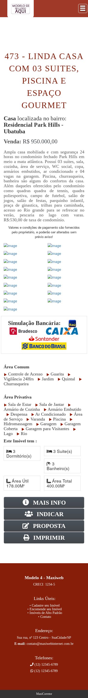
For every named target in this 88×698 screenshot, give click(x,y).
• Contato (44, 617)
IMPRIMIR (48, 537)
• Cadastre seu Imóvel (45, 605)
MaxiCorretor (44, 694)
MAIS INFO (49, 502)
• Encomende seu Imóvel (44, 609)
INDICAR (49, 514)
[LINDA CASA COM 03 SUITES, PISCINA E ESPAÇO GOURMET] (10, 245)
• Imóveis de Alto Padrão (44, 613)
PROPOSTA (49, 526)
